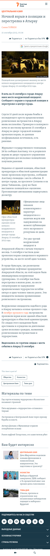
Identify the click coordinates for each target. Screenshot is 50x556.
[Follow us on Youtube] (4, 521)
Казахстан (25, 473)
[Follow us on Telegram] (22, 521)
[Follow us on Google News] (34, 521)
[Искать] (35, 552)
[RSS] (41, 521)
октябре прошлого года (15, 313)
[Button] (15, 38)
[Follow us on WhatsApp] (28, 521)
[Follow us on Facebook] (16, 521)
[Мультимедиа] (15, 552)
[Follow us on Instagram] (10, 521)
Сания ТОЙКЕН (9, 27)
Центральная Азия (12, 11)
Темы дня (24, 490)
